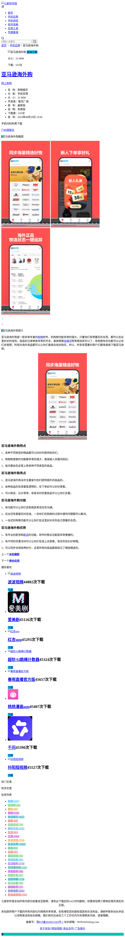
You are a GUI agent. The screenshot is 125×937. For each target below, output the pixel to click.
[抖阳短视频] (15, 759)
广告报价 (80, 928)
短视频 (14, 805)
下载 (10, 589)
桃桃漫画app (19, 706)
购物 (40, 337)
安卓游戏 (16, 840)
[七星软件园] (9, 3)
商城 (13, 848)
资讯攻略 (13, 24)
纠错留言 (9, 130)
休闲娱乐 (16, 816)
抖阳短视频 (17, 767)
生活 (13, 832)
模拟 (13, 809)
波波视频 (15, 582)
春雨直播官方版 (21, 679)
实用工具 (13, 28)
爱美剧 (14, 620)
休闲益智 (15, 859)
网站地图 (56, 928)
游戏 (13, 813)
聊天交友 (16, 828)
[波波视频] (14, 573)
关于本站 (45, 928)
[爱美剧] (18, 611)
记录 (13, 852)
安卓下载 (32, 52)
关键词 (68, 341)
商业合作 (68, 928)
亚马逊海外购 (17, 74)
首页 (10, 13)
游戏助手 (15, 887)
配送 (26, 534)
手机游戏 (13, 20)
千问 (12, 747)
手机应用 (13, 16)
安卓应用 (17, 844)
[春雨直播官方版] (18, 671)
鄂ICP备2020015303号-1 (49, 922)
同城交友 (15, 875)
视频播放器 (17, 867)
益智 (13, 820)
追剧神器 (16, 879)
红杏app (15, 639)
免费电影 (16, 890)
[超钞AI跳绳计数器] (19, 651)
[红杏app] (13, 631)
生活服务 (16, 863)
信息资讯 (15, 824)
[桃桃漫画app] (13, 698)
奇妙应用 (14, 560)
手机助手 (15, 871)
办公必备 (15, 883)
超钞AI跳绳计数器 (23, 659)
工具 (13, 836)
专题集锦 (13, 32)
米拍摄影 (14, 554)
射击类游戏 (17, 894)
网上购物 (6, 83)
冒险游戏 (15, 855)
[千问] (20, 739)
